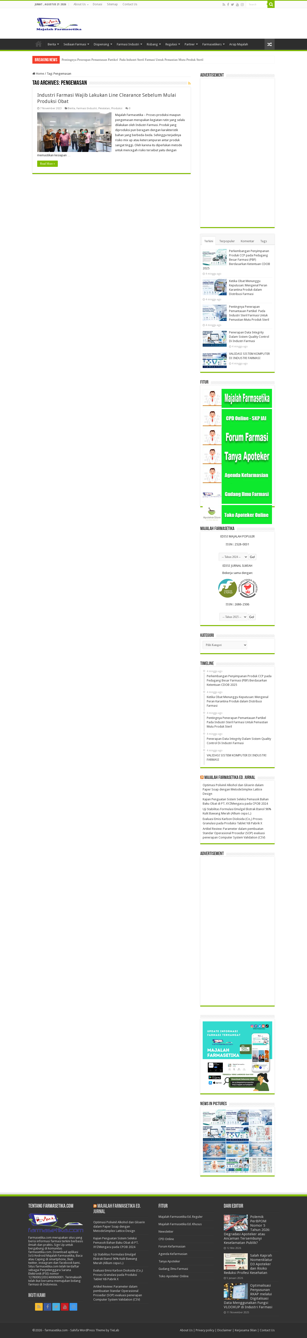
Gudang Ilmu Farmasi (173, 1269)
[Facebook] (228, 4)
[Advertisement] (237, 153)
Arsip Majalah (238, 44)
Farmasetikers (212, 44)
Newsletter (166, 1231)
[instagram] (242, 4)
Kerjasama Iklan (246, 1330)
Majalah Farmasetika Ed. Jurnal (229, 777)
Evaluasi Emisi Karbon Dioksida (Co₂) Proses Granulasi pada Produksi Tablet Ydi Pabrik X (118, 1275)
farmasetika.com (56, 1330)
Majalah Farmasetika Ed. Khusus (180, 1224)
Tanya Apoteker (169, 1261)
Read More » (47, 163)
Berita (52, 44)
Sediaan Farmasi (75, 44)
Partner (190, 44)
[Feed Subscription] (189, 83)
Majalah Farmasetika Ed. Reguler (181, 1216)
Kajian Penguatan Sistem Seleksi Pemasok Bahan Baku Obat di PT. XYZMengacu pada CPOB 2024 (115, 1242)
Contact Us (130, 4)
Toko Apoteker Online (174, 1276)
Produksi (116, 108)
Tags (263, 241)
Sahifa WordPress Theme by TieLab (94, 1330)
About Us (80, 4)
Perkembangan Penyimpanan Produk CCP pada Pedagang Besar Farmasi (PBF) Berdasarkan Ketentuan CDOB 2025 (236, 259)
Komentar (247, 241)
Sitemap (112, 4)
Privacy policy (205, 1330)
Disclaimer (224, 1330)
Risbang (152, 44)
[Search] (271, 4)
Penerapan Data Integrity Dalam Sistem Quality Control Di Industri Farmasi (249, 337)
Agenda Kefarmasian (173, 1254)
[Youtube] (237, 4)
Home (38, 44)
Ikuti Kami (36, 1295)
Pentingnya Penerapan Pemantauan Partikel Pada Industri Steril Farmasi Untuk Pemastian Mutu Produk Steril (132, 59)
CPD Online (166, 1239)
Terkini (208, 241)
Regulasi (171, 44)
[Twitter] (232, 4)
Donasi (97, 4)
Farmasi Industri (128, 44)
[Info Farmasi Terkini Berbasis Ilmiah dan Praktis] (59, 23)
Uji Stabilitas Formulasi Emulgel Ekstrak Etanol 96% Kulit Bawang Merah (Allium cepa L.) (115, 1259)
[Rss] (224, 4)
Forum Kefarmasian (172, 1246)
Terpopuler (227, 241)
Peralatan (104, 108)
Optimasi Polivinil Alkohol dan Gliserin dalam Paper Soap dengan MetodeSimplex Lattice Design (233, 789)
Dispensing (101, 44)
